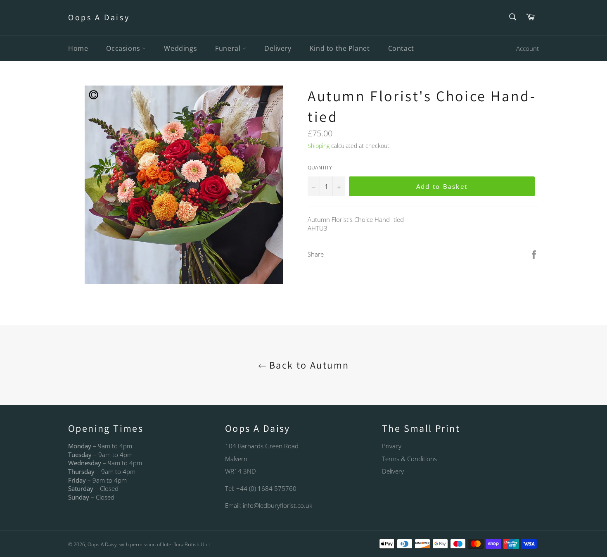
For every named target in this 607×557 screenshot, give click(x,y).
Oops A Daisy (99, 17)
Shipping (319, 146)
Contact (401, 48)
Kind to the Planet (340, 48)
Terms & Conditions (409, 459)
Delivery (278, 48)
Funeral (228, 48)
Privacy (391, 446)
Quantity (320, 167)
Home (78, 48)
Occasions (124, 48)
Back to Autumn (307, 364)
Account (527, 48)
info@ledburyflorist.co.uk (277, 505)
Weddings (180, 48)
